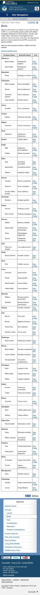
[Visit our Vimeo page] (15, 557)
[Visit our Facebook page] (6, 557)
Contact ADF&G (27, 563)
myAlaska (16, 580)
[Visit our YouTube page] (25, 557)
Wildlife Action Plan (12, 550)
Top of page (32, 592)
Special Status (10, 540)
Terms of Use (16, 563)
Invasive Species (11, 534)
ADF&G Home (5, 22)
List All (9, 513)
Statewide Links (33, 2)
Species (12, 22)
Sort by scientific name (9, 51)
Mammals (10, 526)
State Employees (7, 582)
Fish (8, 520)
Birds (9, 516)
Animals (18, 22)
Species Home (10, 506)
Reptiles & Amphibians (16, 530)
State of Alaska (10, 3)
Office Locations (8, 575)
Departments (25, 580)
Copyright (5, 586)
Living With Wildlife (12, 544)
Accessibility (6, 563)
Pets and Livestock (12, 537)
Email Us (10, 588)
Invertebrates (12, 523)
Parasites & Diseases (13, 547)
